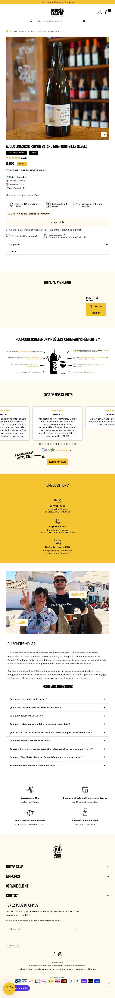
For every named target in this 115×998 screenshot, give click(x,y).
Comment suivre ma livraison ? (26, 716)
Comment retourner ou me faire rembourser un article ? (40, 724)
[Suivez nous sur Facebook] (54, 954)
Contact (12, 895)
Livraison (12, 251)
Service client (17, 886)
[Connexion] (99, 12)
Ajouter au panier (96, 309)
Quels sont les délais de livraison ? (28, 699)
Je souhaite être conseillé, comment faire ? (33, 765)
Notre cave (14, 867)
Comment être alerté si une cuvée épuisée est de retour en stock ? (46, 757)
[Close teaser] (16, 981)
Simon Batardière (18, 31)
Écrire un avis (57, 461)
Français (11, 945)
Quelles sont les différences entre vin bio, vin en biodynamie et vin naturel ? (51, 732)
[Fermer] (84, 21)
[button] (40, 444)
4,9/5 (24, 157)
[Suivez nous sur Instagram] (60, 954)
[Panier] (107, 12)
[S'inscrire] (77, 928)
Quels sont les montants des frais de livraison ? (35, 707)
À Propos (13, 876)
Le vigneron (13, 244)
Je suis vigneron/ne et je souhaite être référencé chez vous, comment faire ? (51, 749)
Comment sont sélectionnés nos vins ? (31, 740)
